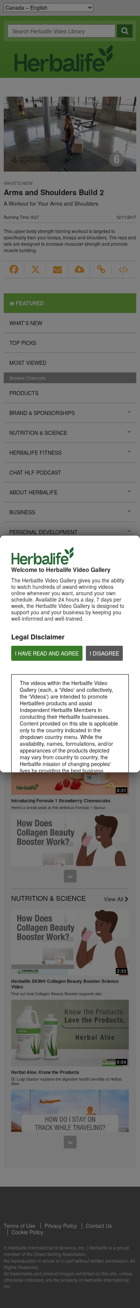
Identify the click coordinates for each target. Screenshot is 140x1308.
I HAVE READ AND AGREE (47, 653)
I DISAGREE (104, 653)
